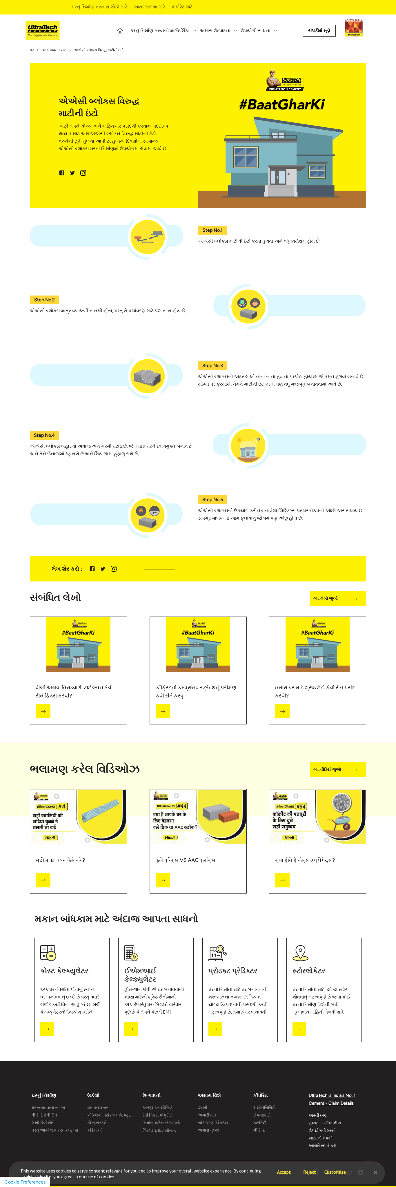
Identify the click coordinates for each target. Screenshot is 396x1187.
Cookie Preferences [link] (25, 1182)
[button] (375, 1172)
